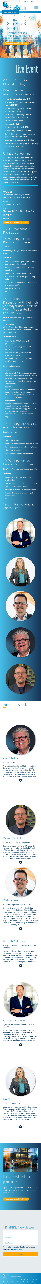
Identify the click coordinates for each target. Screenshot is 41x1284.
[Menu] (35, 7)
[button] (5, 5)
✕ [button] (18, 8)
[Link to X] (33, 1279)
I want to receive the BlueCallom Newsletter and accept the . (19, 1248)
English (7, 1)
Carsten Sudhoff (14, 464)
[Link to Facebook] (27, 1279)
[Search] (30, 7)
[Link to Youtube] (36, 1279)
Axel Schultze (26, 130)
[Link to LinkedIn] (21, 1279)
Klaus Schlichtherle (16, 242)
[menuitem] (30, 7)
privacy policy (18, 1250)
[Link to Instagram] (30, 1279)
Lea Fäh (8, 313)
